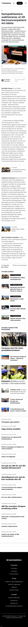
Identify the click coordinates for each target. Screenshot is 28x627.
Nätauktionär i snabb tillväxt (18, 230)
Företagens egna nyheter (10, 422)
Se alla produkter (14, 574)
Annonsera (14, 571)
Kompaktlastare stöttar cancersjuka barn (19, 170)
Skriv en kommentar (20, 265)
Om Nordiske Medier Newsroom (14, 606)
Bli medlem (14, 568)
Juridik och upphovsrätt (14, 584)
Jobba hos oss (14, 603)
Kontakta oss (14, 600)
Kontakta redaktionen (14, 597)
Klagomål (14, 587)
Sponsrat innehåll (14, 590)
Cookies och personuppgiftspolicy (14, 581)
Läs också (14, 167)
